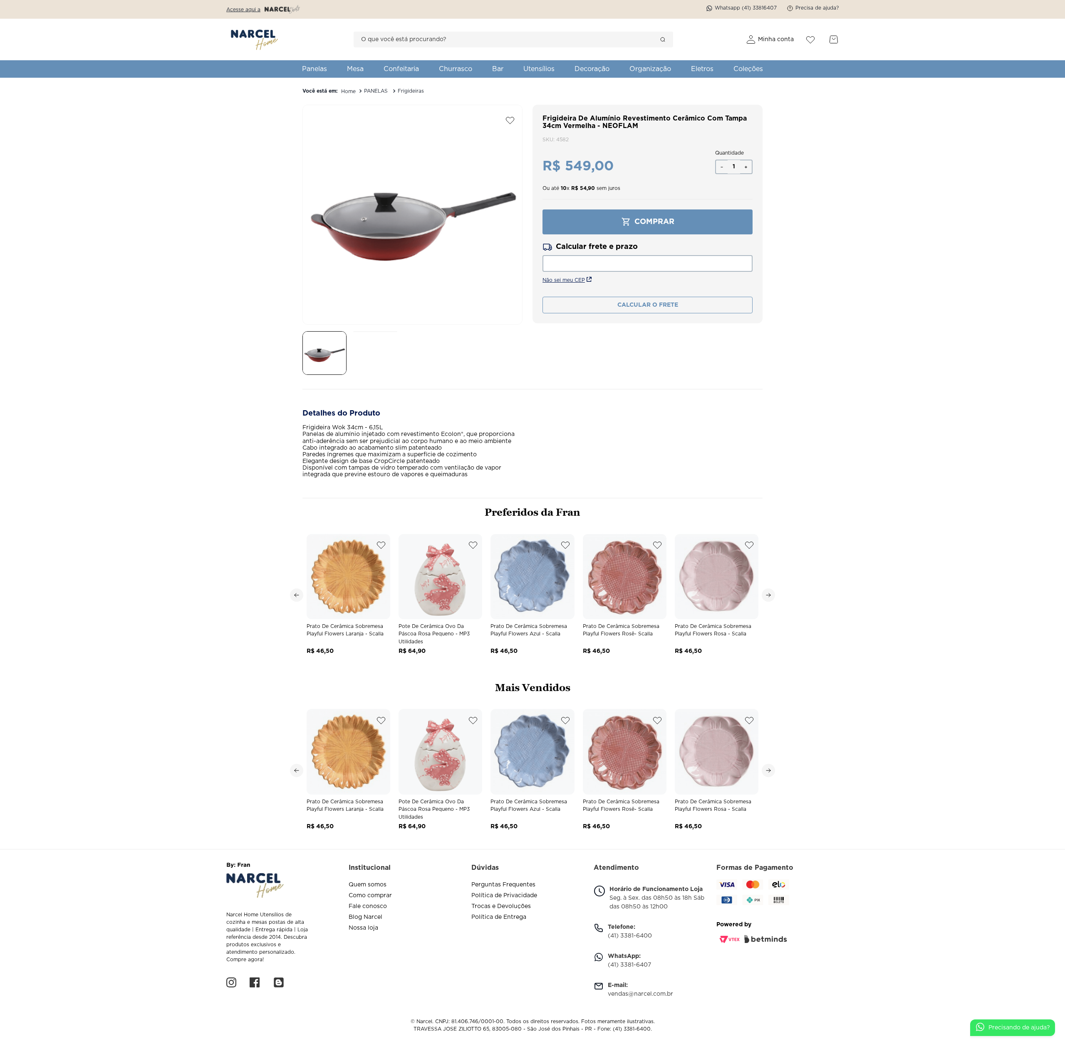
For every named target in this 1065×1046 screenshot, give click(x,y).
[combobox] (513, 39)
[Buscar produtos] (662, 39)
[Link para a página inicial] (348, 91)
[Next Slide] (768, 595)
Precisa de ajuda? (817, 7)
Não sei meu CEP (563, 280)
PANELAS (376, 91)
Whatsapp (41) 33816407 (746, 7)
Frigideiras (411, 91)
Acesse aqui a (243, 9)
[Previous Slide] (296, 595)
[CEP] (647, 257)
